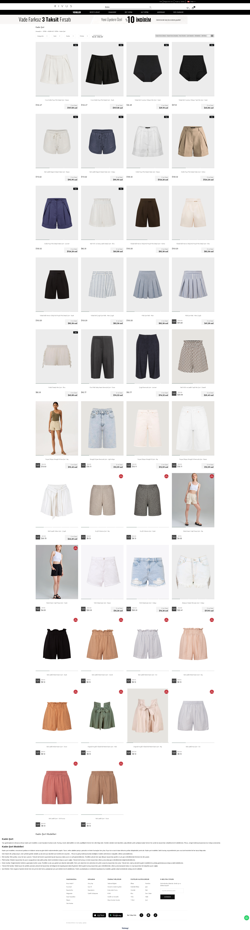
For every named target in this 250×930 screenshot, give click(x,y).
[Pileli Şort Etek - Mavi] (147, 284)
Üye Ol (90, 887)
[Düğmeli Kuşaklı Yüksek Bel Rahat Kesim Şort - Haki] (102, 716)
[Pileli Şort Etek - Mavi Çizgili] (193, 284)
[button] (40, 311)
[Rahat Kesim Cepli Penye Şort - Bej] (193, 500)
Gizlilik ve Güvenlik (113, 897)
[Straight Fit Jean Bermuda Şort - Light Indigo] (102, 428)
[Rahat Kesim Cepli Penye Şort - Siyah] (57, 572)
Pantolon (147, 883)
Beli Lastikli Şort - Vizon (102, 819)
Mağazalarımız (168, 2)
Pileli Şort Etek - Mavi (148, 316)
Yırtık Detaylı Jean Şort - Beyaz (102, 603)
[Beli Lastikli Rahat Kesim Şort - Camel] (102, 644)
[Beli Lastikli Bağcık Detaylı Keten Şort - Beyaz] (57, 141)
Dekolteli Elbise (135, 887)
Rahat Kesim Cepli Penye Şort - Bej (193, 531)
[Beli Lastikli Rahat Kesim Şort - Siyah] (57, 644)
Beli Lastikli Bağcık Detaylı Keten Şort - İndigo (102, 172)
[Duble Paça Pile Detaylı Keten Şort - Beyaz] (147, 141)
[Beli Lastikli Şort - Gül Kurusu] (57, 787)
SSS (161, 2)
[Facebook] (141, 915)
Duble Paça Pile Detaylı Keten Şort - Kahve (193, 172)
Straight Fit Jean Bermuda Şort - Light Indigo (102, 459)
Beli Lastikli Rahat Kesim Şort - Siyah (57, 675)
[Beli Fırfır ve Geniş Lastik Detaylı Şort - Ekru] (102, 213)
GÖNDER (167, 897)
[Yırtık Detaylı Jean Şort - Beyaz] (102, 572)
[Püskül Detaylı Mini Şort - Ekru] (57, 356)
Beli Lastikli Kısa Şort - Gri (193, 747)
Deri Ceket (148, 893)
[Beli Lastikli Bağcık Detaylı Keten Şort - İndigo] (102, 141)
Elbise (132, 883)
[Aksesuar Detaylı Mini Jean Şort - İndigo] (193, 572)
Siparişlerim (91, 890)
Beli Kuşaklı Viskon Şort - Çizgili (57, 531)
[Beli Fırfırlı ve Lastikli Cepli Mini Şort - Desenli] (193, 356)
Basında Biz (69, 890)
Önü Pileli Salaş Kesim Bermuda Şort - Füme (102, 387)
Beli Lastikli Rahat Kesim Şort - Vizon (57, 747)
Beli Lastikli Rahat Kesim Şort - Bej (193, 675)
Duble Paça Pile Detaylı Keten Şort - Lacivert (56, 244)
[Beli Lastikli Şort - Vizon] (102, 787)
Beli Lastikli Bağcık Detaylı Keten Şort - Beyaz (57, 172)
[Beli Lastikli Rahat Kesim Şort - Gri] (147, 644)
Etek (146, 890)
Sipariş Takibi (180, 2)
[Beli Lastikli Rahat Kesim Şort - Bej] (193, 644)
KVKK (109, 893)
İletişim (68, 900)
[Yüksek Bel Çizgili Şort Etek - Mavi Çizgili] (102, 284)
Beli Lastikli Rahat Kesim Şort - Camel (102, 675)
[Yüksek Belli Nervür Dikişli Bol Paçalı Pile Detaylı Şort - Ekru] (193, 213)
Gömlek (133, 890)
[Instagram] (148, 915)
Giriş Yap (90, 883)
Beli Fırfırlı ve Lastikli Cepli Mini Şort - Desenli (193, 387)
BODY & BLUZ (95, 12)
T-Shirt (132, 900)
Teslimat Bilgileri (112, 883)
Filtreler (82, 36)
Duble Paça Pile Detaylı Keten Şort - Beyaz (148, 172)
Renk (55, 36)
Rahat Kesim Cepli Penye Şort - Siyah (56, 603)
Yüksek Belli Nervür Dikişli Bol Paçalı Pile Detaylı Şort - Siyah (57, 316)
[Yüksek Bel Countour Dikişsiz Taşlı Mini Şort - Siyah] (193, 69)
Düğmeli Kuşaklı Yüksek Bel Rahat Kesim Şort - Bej (148, 747)
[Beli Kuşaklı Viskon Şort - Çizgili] (57, 500)
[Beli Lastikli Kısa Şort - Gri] (193, 716)
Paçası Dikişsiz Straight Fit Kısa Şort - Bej (57, 459)
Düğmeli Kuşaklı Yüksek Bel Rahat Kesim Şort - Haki (102, 747)
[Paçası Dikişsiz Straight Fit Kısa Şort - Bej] (57, 428)
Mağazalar (69, 893)
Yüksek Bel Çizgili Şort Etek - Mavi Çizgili (102, 316)
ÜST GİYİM (128, 12)
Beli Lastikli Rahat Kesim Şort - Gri (147, 675)
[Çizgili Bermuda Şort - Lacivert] (147, 356)
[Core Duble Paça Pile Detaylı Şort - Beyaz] (57, 69)
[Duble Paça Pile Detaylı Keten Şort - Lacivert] (57, 213)
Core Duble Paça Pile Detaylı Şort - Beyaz (57, 100)
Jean (146, 887)
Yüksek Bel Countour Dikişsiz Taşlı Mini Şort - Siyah (193, 100)
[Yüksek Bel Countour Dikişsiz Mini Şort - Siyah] (147, 69)
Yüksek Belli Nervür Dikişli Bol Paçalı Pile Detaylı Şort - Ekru (193, 244)
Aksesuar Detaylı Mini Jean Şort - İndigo (193, 603)
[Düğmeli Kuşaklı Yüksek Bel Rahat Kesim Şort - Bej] (147, 716)
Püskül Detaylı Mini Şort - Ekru (57, 387)
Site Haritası (69, 903)
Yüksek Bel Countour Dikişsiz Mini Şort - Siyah (148, 100)
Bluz (132, 893)
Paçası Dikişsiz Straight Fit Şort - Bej (148, 459)
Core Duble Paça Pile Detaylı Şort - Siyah (102, 100)
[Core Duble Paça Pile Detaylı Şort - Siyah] (102, 69)
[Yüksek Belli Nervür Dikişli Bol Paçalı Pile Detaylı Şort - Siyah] (57, 284)
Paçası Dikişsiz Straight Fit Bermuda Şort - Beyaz (193, 459)
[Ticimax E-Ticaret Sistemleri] (125, 928)
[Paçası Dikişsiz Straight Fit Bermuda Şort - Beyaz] (193, 428)
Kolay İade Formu (113, 890)
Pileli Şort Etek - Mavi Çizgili (193, 316)
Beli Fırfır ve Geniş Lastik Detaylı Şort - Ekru (102, 244)
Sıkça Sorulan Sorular (114, 900)
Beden (68, 36)
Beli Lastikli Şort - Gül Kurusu (57, 819)
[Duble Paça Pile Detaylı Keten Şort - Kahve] (193, 141)
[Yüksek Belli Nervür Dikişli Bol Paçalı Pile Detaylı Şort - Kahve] (147, 213)
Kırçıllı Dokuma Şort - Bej (102, 531)
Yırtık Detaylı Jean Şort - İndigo (147, 603)
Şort (146, 900)
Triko (132, 897)
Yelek (146, 897)
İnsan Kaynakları (70, 897)
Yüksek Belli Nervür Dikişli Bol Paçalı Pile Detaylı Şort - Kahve (147, 244)
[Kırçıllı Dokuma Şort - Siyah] (147, 500)
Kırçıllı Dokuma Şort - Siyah (147, 531)
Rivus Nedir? (70, 883)
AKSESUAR (161, 12)
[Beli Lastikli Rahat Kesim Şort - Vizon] (57, 716)
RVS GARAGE (178, 12)
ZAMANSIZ (112, 12)
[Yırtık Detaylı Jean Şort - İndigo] (147, 572)
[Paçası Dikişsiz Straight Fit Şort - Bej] (147, 428)
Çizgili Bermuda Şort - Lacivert (147, 387)
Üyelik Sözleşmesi (93, 893)
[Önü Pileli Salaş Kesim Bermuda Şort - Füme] (102, 356)
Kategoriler (40, 36)
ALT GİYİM (144, 12)
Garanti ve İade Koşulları (115, 887)
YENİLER (76, 12)
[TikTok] (155, 915)
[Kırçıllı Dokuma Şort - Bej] (102, 500)
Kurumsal (69, 887)
